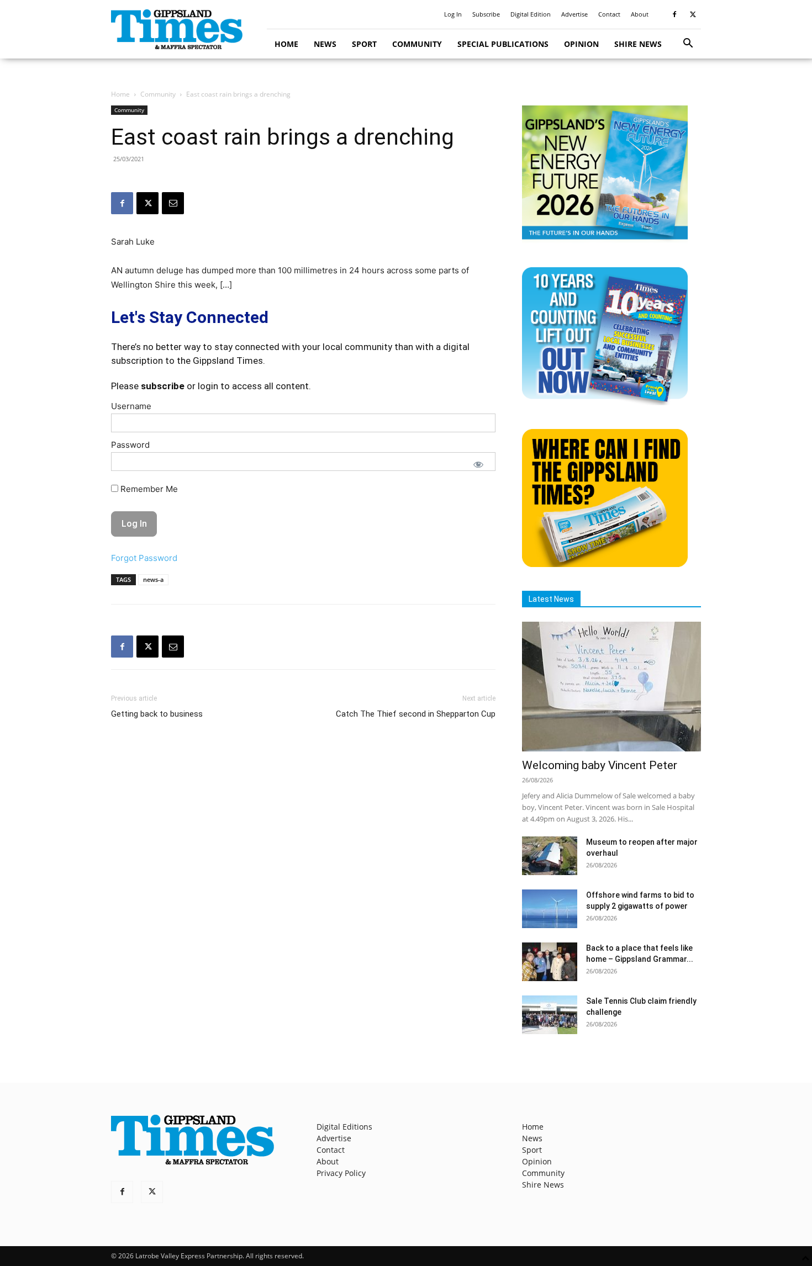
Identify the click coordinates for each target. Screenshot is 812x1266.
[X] (692, 14)
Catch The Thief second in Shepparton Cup (415, 714)
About (639, 14)
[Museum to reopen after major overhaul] (549, 855)
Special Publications (503, 44)
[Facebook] (674, 14)
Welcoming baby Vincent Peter (599, 765)
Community (417, 44)
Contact (609, 14)
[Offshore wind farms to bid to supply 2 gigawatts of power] (549, 908)
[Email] (173, 203)
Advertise (574, 14)
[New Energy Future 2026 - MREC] (605, 240)
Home (286, 44)
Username (131, 406)
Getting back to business (157, 714)
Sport (364, 44)
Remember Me (148, 489)
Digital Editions (344, 1126)
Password (130, 444)
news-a (153, 579)
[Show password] (478, 464)
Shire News (638, 44)
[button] (687, 44)
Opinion (581, 44)
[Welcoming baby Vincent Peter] (611, 686)
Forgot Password (144, 558)
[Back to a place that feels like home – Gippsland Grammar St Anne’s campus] (549, 961)
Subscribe (486, 14)
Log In (453, 14)
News (325, 44)
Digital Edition (530, 14)
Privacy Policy (341, 1173)
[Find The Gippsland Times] (605, 564)
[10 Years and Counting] (605, 402)
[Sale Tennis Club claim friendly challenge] (549, 1014)
